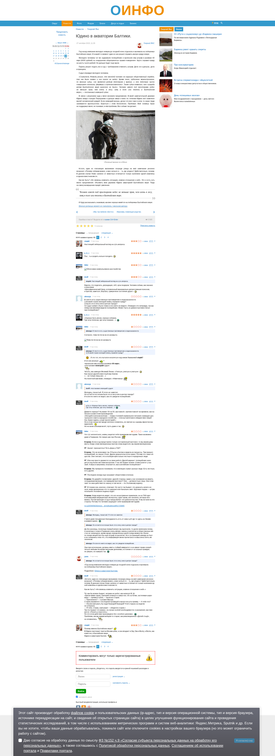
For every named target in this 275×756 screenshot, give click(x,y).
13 (61, 53)
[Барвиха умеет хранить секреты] (165, 55)
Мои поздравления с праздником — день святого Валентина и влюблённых (194, 100)
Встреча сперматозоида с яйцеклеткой (193, 80)
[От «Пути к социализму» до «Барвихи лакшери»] (165, 39)
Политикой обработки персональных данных (134, 745)
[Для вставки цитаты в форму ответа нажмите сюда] (151, 241)
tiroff (86, 277)
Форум (91, 23)
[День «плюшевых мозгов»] (165, 101)
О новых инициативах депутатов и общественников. (195, 84)
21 (63, 56)
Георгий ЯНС (149, 43)
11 (56, 53)
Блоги (102, 23)
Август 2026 (62, 43)
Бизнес (133, 23)
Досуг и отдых (117, 23)
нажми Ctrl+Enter (111, 220)
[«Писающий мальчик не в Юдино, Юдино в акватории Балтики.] (115, 134)
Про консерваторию (184, 64)
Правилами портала (56, 751)
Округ (54, 23)
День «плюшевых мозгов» (187, 95)
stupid (86, 241)
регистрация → (119, 676)
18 (56, 56)
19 (58, 56)
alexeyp (87, 297)
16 (68, 53)
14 (63, 53)
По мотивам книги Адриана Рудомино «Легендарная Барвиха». (195, 39)
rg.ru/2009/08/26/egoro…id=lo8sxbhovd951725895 (104, 506)
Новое (179, 29)
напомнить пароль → (121, 683)
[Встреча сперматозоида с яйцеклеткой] (165, 85)
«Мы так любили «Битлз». (103, 212)
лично (146, 241)
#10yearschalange (62, 63)
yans (86, 557)
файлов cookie (82, 713)
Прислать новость (147, 226)
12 (58, 53)
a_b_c (86, 253)
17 (53, 56)
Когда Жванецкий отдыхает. (185, 68)
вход (216, 23)
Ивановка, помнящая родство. (129, 212)
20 (61, 56)
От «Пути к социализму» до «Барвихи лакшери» (198, 34)
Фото (79, 23)
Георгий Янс (93, 29)
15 (65, 53)
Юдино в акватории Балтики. (106, 571)
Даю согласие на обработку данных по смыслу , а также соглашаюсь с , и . (123, 745)
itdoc (86, 265)
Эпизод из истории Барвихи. (185, 53)
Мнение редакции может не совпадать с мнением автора (103, 206)
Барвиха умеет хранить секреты (190, 49)
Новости (67, 23)
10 (53, 53)
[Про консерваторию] (165, 70)
